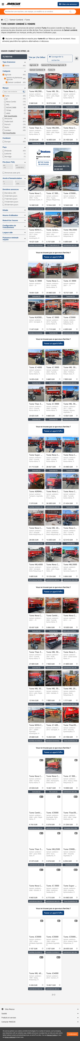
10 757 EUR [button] (68, 293)
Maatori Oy (53, 704)
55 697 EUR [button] (33, 627)
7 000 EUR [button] (67, 379)
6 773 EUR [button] (50, 898)
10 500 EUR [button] (68, 627)
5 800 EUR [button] (33, 576)
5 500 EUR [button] (67, 242)
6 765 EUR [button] (33, 825)
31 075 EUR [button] (33, 861)
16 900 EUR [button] (51, 140)
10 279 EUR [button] (51, 103)
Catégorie (6, 71)
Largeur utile (8, 232)
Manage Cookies (52, 1035)
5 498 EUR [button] (33, 985)
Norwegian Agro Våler (70, 828)
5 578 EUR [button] (50, 825)
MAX (17, 165)
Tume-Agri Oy (70, 107)
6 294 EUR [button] (67, 861)
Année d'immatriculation (12, 178)
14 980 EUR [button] (33, 205)
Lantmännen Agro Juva (36, 865)
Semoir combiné (16, 20)
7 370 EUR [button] (33, 503)
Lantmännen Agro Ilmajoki (37, 543)
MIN (4, 165)
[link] (36, 81)
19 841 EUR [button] (33, 293)
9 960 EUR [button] (33, 898)
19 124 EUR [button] (51, 576)
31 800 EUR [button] (68, 664)
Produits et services (9, 1018)
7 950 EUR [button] (50, 664)
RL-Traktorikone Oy (53, 245)
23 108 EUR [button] (68, 737)
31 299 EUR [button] (68, 825)
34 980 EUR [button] (51, 293)
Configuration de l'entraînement (9, 226)
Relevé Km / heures (10, 220)
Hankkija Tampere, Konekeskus (38, 507)
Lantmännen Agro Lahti (53, 107)
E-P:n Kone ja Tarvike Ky (36, 107)
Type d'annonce (9, 62)
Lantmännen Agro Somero (54, 989)
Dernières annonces (11, 189)
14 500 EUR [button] (51, 540)
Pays (5, 147)
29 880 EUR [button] (33, 737)
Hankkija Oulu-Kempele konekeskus (40, 245)
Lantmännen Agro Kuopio (71, 383)
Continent (6, 138)
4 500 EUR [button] (67, 329)
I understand (72, 1034)
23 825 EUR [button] (68, 103)
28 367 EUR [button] (51, 467)
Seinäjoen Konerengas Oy (71, 209)
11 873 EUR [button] (33, 329)
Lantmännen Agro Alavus (71, 704)
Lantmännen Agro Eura (53, 865)
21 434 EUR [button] (68, 503)
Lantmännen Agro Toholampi (55, 543)
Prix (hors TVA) (9, 162)
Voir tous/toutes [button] (10, 116)
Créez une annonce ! (69, 4)
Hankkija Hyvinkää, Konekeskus (39, 740)
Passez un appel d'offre (53, 257)
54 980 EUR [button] (68, 898)
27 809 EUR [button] (33, 664)
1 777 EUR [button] (67, 701)
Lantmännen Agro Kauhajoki (55, 828)
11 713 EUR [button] (51, 329)
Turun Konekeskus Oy (53, 143)
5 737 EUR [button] (50, 242)
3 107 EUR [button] (33, 949)
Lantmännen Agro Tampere (54, 507)
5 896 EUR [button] (67, 576)
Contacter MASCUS (8, 1022)
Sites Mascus (9, 1009)
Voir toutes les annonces (43, 163)
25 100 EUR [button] (68, 140)
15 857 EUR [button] (51, 788)
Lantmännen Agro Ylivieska (71, 143)
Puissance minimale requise (10, 238)
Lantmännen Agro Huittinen (55, 901)
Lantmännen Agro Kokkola (71, 245)
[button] (14, 56)
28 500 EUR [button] (68, 949)
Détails (5, 210)
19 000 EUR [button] (68, 788)
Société (4, 1014)
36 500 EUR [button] (51, 503)
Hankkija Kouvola (70, 865)
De (3, 181)
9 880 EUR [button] (50, 379)
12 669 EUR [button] (68, 205)
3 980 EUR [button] (33, 103)
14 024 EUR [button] (33, 379)
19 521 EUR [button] (33, 242)
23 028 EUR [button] (33, 140)
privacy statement (10, 1037)
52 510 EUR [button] (68, 540)
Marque (6, 88)
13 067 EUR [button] (68, 416)
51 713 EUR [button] (33, 467)
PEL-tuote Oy (53, 792)
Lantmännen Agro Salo (71, 580)
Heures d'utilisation (10, 215)
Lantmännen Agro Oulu (53, 209)
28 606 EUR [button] (33, 540)
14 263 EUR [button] (51, 737)
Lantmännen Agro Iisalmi (36, 901)
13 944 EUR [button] (51, 205)
